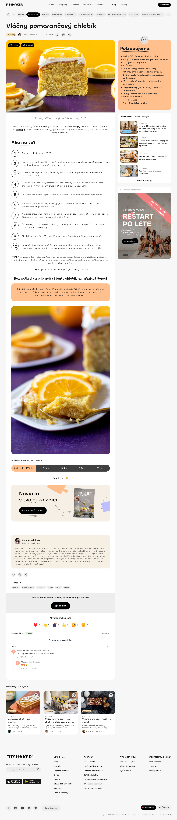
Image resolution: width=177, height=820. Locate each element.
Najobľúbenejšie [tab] (142, 116)
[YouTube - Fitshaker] (22, 808)
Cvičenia (75, 4)
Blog (114, 4)
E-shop (124, 4)
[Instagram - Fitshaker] (15, 808)
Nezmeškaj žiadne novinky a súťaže (22, 765)
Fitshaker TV (102, 4)
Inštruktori (88, 4)
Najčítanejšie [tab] (127, 116)
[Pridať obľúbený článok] (57, 35)
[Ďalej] (169, 14)
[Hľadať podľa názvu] (8, 14)
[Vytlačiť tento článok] (63, 35)
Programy (63, 4)
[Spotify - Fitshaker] (29, 808)
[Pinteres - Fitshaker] (35, 808)
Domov (51, 4)
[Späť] (14, 14)
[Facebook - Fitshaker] (8, 808)
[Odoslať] (37, 769)
